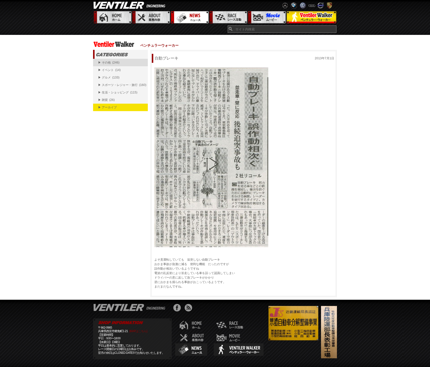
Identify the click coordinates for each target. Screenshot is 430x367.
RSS (189, 308)
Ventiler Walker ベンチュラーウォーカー (311, 17)
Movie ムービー (266, 17)
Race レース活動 (228, 17)
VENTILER (130, 5)
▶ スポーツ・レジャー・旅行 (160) (122, 85)
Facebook (178, 308)
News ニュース (189, 17)
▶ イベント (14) (109, 70)
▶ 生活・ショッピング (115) (117, 92)
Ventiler (130, 307)
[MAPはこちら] (138, 331)
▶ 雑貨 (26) (106, 100)
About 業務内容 (151, 17)
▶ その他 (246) (108, 62)
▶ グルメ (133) (108, 77)
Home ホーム (112, 17)
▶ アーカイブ (107, 107)
